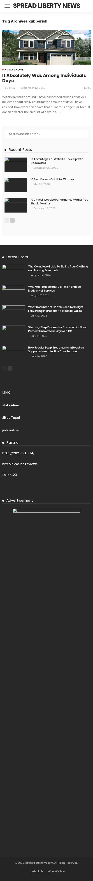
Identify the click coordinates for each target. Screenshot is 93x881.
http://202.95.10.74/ (18, 453)
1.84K (87, 87)
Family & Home (14, 69)
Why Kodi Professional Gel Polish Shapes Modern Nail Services (54, 288)
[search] (87, 6)
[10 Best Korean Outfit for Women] (16, 185)
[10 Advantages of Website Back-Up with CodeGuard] (16, 164)
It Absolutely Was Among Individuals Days (44, 78)
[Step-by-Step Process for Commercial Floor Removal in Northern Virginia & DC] (13, 333)
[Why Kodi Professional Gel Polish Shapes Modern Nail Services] (13, 292)
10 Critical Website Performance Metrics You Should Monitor (59, 201)
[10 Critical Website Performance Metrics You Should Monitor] (16, 205)
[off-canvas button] (7, 6)
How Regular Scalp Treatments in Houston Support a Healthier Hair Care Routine (56, 349)
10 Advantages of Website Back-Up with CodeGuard (56, 161)
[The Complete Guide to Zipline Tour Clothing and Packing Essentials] (13, 272)
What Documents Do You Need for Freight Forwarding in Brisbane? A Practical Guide (55, 309)
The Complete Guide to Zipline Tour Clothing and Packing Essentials (58, 268)
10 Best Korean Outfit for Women (52, 179)
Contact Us (35, 871)
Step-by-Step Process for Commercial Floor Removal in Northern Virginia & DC (57, 329)
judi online (10, 430)
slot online (10, 405)
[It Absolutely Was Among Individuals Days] (46, 47)
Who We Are (56, 871)
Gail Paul (10, 88)
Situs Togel (11, 417)
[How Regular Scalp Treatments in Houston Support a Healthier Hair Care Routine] (13, 353)
